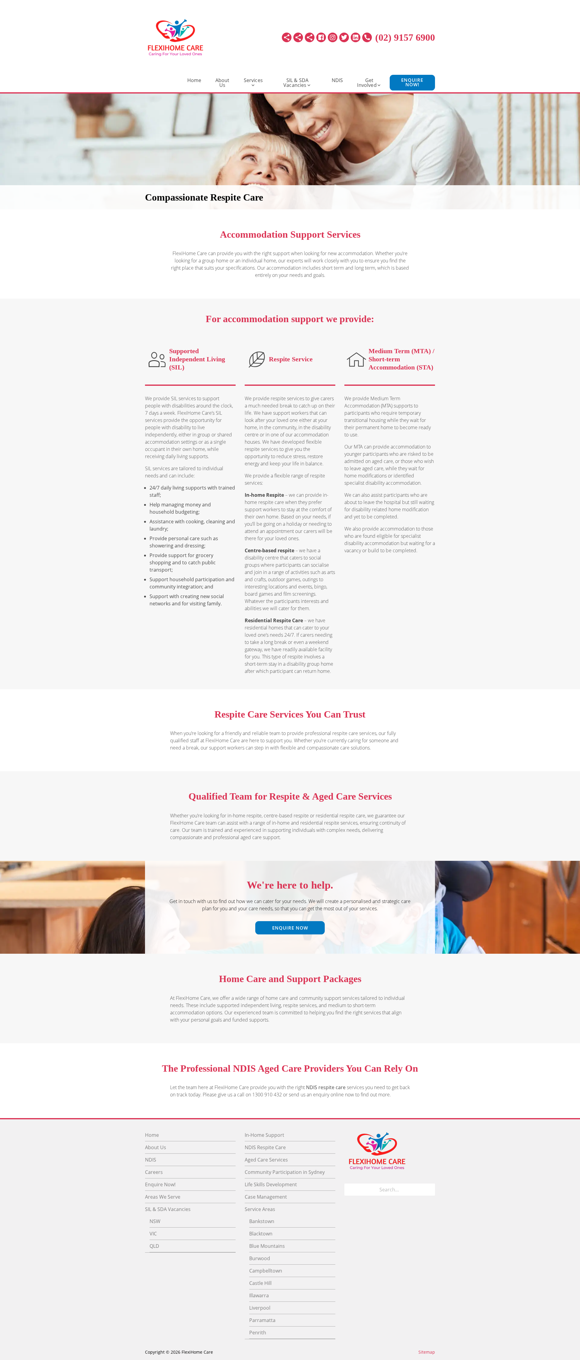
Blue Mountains (267, 1246)
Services (253, 80)
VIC (153, 1233)
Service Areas (260, 1209)
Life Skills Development (271, 1184)
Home (194, 80)
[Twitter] (344, 37)
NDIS (337, 80)
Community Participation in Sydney (285, 1172)
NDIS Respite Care (265, 1147)
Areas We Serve (162, 1197)
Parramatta (262, 1320)
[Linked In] (355, 37)
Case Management (266, 1197)
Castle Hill (260, 1283)
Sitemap (426, 1352)
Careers (154, 1172)
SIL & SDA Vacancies (295, 82)
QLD (154, 1246)
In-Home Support (264, 1135)
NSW (155, 1221)
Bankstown (261, 1221)
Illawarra (259, 1295)
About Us (222, 82)
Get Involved (366, 82)
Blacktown (260, 1233)
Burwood (259, 1258)
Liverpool (259, 1308)
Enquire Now (290, 928)
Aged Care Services (266, 1159)
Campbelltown (265, 1270)
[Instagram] (332, 37)
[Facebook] (321, 37)
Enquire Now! (412, 82)
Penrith (257, 1332)
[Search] (428, 1190)
